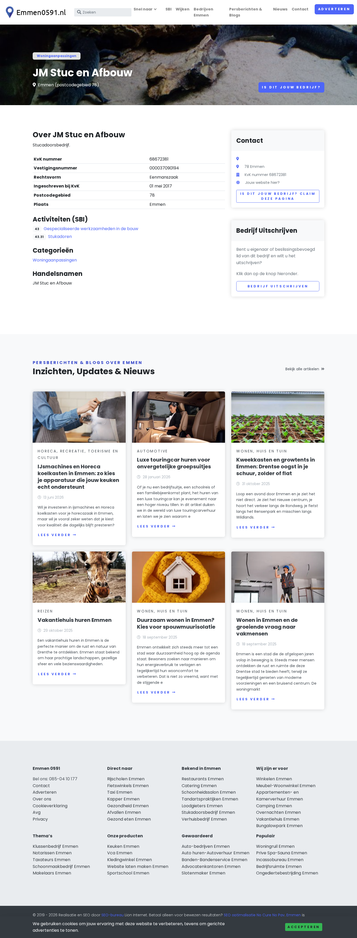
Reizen (45, 611)
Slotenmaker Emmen (203, 873)
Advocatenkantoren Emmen (211, 866)
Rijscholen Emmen (126, 779)
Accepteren (303, 927)
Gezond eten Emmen (129, 819)
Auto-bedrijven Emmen (206, 846)
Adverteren (334, 9)
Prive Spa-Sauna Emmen (281, 853)
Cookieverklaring (50, 806)
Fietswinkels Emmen (128, 786)
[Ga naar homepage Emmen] (34, 12)
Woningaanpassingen (56, 56)
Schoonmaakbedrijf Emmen (61, 866)
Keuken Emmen (123, 846)
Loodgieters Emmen (202, 806)
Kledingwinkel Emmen (129, 860)
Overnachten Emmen (278, 812)
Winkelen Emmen (274, 779)
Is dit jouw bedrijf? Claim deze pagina (278, 196)
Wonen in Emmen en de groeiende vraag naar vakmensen (267, 626)
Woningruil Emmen (275, 846)
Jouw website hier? (262, 182)
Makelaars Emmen (52, 873)
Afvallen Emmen (124, 812)
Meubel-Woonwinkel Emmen (285, 786)
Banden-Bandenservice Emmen (214, 860)
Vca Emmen (119, 853)
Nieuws (280, 9)
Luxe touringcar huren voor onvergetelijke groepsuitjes (174, 463)
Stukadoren (60, 237)
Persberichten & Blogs (245, 12)
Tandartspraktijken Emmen (210, 799)
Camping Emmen (274, 806)
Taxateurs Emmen (51, 860)
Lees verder (54, 535)
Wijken (182, 9)
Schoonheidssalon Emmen (209, 792)
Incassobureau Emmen (279, 860)
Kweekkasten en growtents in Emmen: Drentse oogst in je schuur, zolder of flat (275, 466)
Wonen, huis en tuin (261, 451)
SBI (168, 9)
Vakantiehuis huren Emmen (75, 620)
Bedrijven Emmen (203, 12)
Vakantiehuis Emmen (277, 819)
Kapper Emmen (123, 799)
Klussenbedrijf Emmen (55, 846)
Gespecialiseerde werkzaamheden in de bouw (91, 229)
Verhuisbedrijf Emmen (204, 819)
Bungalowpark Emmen (279, 826)
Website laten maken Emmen (137, 866)
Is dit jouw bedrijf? (291, 87)
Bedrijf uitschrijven (277, 286)
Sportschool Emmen (128, 873)
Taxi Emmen (119, 792)
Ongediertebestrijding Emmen (287, 873)
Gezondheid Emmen (128, 806)
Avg (37, 812)
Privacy (40, 819)
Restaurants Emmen (203, 779)
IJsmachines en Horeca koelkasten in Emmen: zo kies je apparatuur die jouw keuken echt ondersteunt (78, 477)
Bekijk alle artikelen (302, 369)
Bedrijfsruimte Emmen (279, 866)
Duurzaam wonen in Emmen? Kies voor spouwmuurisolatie (176, 623)
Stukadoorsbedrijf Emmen (208, 812)
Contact (300, 9)
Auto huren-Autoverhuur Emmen (215, 853)
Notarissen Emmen (52, 853)
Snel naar (143, 9)
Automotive (152, 451)
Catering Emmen (199, 786)
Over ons (42, 799)
